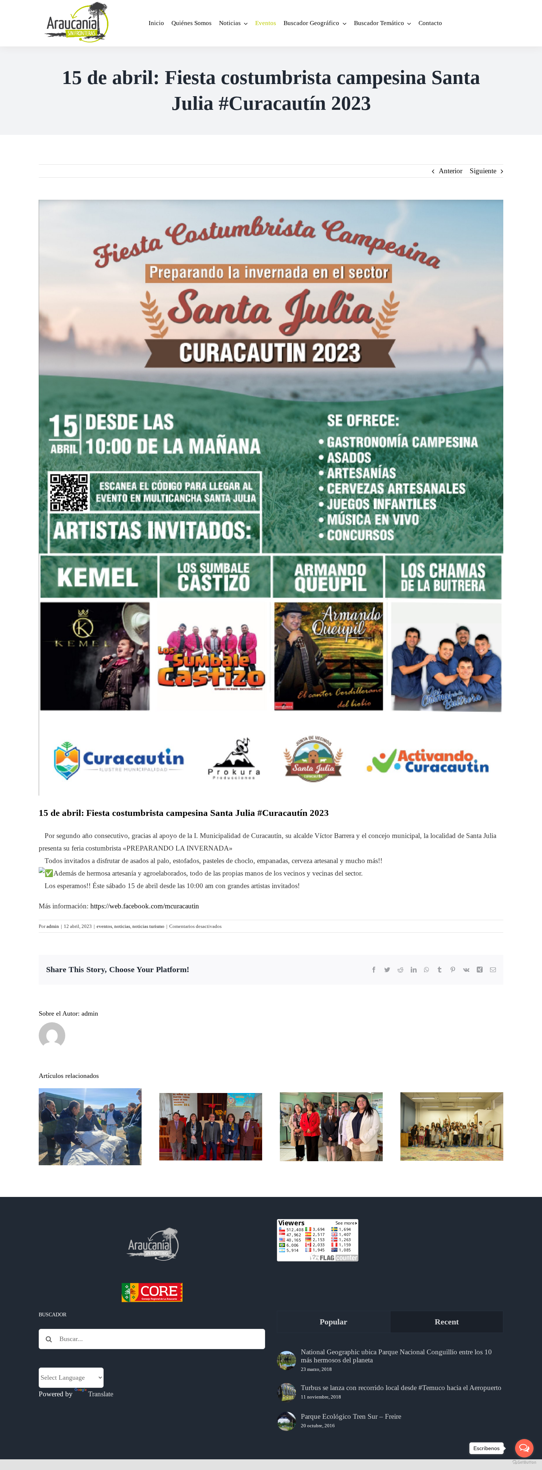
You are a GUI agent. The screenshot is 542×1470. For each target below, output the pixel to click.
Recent (447, 1321)
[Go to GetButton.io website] (524, 1462)
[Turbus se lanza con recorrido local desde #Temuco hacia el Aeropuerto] (286, 1392)
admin (52, 926)
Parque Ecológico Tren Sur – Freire (351, 1416)
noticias (122, 926)
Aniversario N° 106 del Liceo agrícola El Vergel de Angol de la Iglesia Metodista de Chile (210, 1102)
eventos (104, 926)
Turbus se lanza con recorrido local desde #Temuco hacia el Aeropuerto (401, 1388)
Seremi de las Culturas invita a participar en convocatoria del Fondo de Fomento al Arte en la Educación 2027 (452, 1097)
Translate (100, 1394)
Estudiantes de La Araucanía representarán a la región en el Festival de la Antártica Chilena (331, 1097)
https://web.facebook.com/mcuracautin (144, 906)
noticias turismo (148, 926)
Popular (333, 1321)
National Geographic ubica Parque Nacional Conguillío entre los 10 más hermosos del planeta (396, 1356)
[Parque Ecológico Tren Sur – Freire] (286, 1421)
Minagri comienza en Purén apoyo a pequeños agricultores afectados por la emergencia (90, 1102)
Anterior (450, 171)
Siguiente (483, 171)
